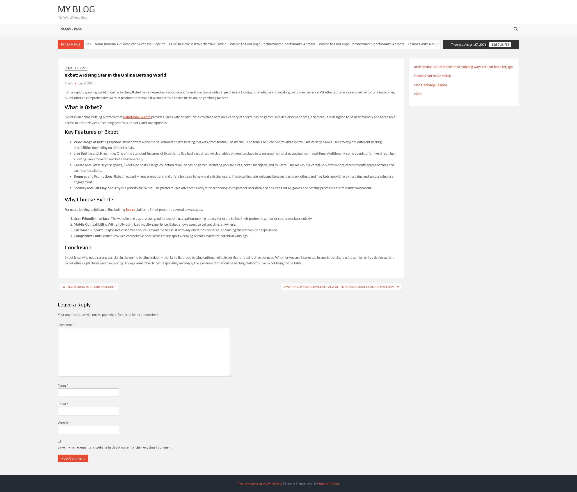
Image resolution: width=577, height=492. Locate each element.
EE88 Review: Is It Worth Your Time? (186, 44)
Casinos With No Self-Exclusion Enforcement (432, 44)
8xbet (130, 209)
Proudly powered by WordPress (260, 483)
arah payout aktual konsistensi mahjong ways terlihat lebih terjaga (463, 67)
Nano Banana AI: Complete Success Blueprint (119, 44)
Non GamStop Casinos (430, 85)
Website (64, 423)
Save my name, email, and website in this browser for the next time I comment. (115, 447)
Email (63, 404)
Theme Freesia (328, 483)
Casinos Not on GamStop (432, 76)
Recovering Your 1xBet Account (91, 286)
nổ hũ (418, 94)
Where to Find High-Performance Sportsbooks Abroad (261, 44)
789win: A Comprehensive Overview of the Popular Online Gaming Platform (338, 286)
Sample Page (71, 29)
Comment (66, 325)
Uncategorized (76, 68)
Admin (69, 83)
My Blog (76, 9)
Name (63, 385)
